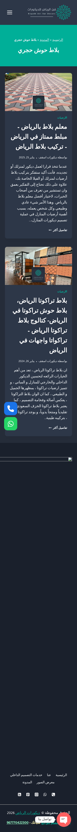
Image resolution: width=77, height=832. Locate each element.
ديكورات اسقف (48, 157)
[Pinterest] (28, 794)
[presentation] (38, 92)
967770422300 (18, 823)
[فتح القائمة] (10, 12)
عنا (49, 775)
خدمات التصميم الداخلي (26, 775)
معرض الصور (46, 783)
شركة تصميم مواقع (56, 823)
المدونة (44, 40)
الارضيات (62, 118)
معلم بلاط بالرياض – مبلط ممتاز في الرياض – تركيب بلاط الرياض (39, 138)
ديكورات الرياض (27, 813)
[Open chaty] (64, 819)
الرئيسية (57, 40)
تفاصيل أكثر (58, 230)
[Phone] (53, 794)
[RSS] (19, 794)
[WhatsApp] (45, 794)
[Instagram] (36, 794)
